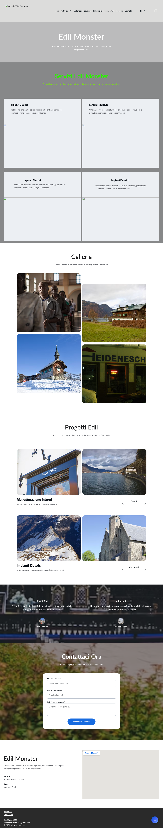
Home (56, 11)
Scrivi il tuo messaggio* (56, 702)
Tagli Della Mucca (101, 11)
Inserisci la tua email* (55, 690)
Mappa (120, 11)
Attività (64, 11)
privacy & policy (11, 820)
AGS (113, 11)
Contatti (128, 11)
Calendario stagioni (82, 11)
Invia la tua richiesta (81, 722)
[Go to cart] (155, 11)
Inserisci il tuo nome (54, 679)
